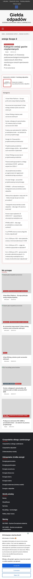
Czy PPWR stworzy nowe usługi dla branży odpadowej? (16, 233)
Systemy (5, 506)
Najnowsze (6, 322)
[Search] (30, 28)
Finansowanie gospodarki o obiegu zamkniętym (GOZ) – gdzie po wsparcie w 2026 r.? (16, 164)
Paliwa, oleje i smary (8, 513)
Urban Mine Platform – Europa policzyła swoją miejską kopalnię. (15, 100)
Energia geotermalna (8, 461)
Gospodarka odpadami (9, 383)
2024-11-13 (13, 52)
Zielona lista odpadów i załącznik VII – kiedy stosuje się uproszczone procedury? (16, 198)
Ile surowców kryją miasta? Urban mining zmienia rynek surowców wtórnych (15, 107)
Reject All (16, 575)
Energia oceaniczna (8, 469)
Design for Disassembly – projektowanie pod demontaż (15, 140)
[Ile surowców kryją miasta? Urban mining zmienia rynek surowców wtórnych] (16, 314)
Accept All (16, 565)
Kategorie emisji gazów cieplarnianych (15, 48)
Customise (17, 570)
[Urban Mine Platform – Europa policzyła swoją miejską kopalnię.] (16, 283)
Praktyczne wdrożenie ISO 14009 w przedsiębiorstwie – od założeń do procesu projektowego (16, 132)
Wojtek (7, 52)
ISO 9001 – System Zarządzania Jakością (14, 523)
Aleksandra (6, 299)
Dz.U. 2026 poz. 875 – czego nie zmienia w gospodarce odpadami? (15, 246)
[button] (3, 28)
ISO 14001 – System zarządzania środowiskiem (12, 528)
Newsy (5, 352)
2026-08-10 (11, 426)
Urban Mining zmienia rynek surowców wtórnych (15, 115)
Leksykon (5, 1)
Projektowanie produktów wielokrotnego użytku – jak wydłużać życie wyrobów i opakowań (16, 148)
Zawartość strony (14, 1)
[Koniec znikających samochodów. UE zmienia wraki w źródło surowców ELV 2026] (16, 376)
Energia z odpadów (8, 488)
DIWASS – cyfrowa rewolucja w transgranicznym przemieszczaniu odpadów (15, 189)
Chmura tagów (17, 4)
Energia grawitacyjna (8, 465)
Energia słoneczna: (8, 473)
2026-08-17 (13, 393)
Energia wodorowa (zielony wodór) (13, 484)
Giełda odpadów (16, 17)
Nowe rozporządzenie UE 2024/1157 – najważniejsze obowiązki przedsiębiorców (16, 216)
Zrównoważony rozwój (9, 451)
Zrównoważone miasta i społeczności (18, 291)
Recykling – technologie (9, 510)
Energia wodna (7, 480)
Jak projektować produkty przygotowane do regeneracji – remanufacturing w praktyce (16, 173)
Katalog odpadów (25, 1)
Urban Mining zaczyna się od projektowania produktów (16, 156)
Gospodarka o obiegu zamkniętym (12, 444)
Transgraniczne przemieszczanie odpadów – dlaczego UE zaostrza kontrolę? (16, 207)
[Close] (29, 533)
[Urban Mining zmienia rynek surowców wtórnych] (16, 345)
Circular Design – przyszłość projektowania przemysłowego (16, 181)
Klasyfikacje (6, 502)
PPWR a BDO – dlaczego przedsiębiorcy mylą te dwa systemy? (16, 225)
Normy (4, 498)
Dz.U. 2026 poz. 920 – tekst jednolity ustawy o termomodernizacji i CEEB (16, 240)
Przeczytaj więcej (9, 68)
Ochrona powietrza (8, 44)
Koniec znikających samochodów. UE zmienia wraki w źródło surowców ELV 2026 (15, 123)
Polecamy (6, 291)
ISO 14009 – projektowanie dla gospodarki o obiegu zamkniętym (15, 416)
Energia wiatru (7, 477)
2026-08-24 (13, 299)
